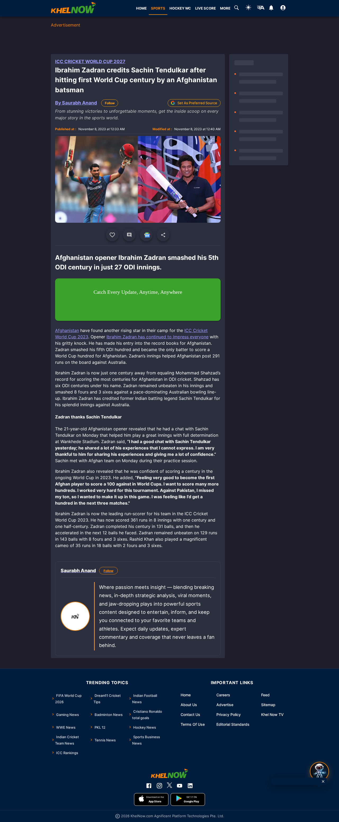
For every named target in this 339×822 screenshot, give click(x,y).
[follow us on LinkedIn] (190, 785)
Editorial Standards (232, 724)
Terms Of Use (193, 724)
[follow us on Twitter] (169, 785)
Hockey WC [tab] (180, 8)
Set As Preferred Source (197, 103)
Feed (265, 695)
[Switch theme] (248, 8)
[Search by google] (236, 8)
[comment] (129, 235)
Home (186, 695)
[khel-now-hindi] (260, 8)
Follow (110, 103)
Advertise (224, 704)
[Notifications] (271, 8)
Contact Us (190, 714)
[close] (323, 781)
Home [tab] (141, 8)
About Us (189, 704)
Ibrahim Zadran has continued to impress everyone (157, 336)
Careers (223, 695)
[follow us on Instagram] (159, 785)
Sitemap (268, 704)
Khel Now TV (272, 714)
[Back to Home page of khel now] (73, 8)
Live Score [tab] (205, 8)
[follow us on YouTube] (179, 785)
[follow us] (146, 235)
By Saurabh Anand (76, 103)
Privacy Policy (228, 714)
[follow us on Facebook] (149, 785)
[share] (163, 235)
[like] (112, 235)
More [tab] (225, 8)
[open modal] (319, 771)
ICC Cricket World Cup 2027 (90, 61)
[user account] (283, 8)
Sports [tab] (158, 8)
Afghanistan (67, 330)
